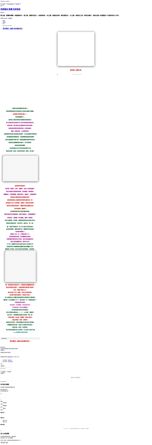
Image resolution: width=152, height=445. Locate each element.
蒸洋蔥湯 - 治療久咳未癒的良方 (13, 28)
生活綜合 (10, 360)
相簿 (4, 20)
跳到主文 (2, 12)
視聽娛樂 (10, 18)
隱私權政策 (83, 428)
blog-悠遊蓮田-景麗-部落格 (20, 332)
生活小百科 (10, 361)
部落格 (4, 22)
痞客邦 (9, 356)
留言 (12, 356)
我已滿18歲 (3, 442)
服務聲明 (87, 428)
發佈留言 (2, 373)
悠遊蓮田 (2, 350)
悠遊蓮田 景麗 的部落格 (10, 9)
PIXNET (67, 428)
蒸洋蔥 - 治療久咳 (75, 70)
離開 (7, 442)
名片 (4, 23)
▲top (1, 363)
